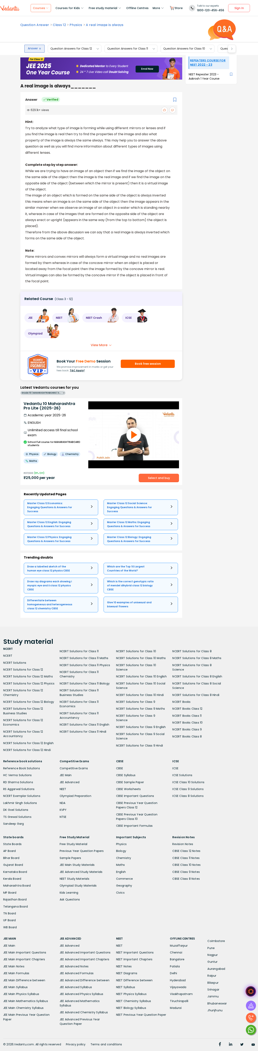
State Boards (12, 844)
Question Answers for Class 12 (71, 49)
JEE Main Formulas (16, 973)
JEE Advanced (69, 782)
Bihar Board (11, 858)
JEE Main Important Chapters (24, 959)
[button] (36, 317)
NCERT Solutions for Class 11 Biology (85, 683)
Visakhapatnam (181, 994)
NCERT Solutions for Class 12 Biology (28, 702)
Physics (76, 25)
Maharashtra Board (17, 886)
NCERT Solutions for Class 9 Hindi (139, 746)
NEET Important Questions (135, 952)
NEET (63, 789)
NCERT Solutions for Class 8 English (197, 676)
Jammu (213, 996)
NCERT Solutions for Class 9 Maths (140, 709)
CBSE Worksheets (128, 789)
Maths (120, 865)
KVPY (63, 810)
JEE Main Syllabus (15, 987)
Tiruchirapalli (179, 1001)
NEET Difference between (134, 980)
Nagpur (212, 955)
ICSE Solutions (182, 775)
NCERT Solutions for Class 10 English (141, 676)
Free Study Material (73, 844)
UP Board (9, 920)
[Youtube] (253, 1045)
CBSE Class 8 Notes (186, 879)
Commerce (124, 879)
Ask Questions (70, 899)
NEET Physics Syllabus (131, 994)
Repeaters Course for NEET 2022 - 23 (208, 62)
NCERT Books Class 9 (187, 729)
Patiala (175, 966)
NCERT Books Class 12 (187, 709)
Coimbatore (216, 941)
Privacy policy (76, 1044)
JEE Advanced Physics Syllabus (81, 994)
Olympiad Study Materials (78, 886)
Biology (121, 851)
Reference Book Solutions (21, 768)
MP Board (10, 893)
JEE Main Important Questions (24, 952)
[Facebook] (220, 1044)
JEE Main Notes (13, 966)
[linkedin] (230, 1045)
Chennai (176, 952)
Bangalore (177, 959)
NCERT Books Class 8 (187, 736)
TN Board (9, 913)
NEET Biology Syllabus (131, 1008)
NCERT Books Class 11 (187, 716)
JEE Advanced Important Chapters (84, 959)
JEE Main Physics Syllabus (21, 994)
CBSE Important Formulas (134, 826)
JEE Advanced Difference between (84, 980)
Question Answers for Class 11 (127, 49)
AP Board (9, 851)
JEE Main (66, 775)
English (121, 872)
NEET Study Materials (74, 879)
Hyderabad (178, 980)
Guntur (212, 962)
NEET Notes (124, 966)
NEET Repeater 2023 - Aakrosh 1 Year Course (204, 76)
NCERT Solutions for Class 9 (135, 702)
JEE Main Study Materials (77, 865)
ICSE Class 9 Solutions (187, 789)
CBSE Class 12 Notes (186, 851)
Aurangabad (216, 969)
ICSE (175, 768)
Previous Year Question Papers (82, 851)
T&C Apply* (77, 370)
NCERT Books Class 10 (187, 723)
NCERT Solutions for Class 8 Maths (196, 658)
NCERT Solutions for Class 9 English (141, 727)
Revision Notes (182, 844)
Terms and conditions (106, 1044)
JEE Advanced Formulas (77, 973)
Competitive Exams (74, 768)
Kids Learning (69, 893)
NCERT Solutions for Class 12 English (28, 743)
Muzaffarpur (179, 946)
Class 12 (59, 25)
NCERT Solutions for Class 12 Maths (28, 676)
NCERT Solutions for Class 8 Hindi (195, 695)
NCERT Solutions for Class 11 (79, 651)
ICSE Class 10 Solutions (188, 782)
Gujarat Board (13, 865)
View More (99, 345)
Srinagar (213, 990)
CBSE (119, 768)
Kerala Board (12, 879)
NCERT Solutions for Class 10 (136, 651)
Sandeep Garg (13, 824)
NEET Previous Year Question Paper (141, 1015)
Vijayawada (178, 987)
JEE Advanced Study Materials (81, 872)
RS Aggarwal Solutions (18, 789)
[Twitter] (241, 1045)
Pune (211, 948)
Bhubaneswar (217, 1003)
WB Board (10, 927)
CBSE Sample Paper (130, 782)
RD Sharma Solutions (18, 782)
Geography (124, 886)
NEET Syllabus (125, 987)
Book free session (148, 364)
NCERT (7, 656)
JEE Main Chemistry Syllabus (23, 1008)
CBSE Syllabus (126, 775)
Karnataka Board (15, 872)
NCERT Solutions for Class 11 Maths (84, 658)
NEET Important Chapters (134, 959)
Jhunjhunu (215, 1010)
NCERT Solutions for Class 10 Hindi (140, 695)
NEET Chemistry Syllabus (133, 1001)
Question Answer (34, 25)
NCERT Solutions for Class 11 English (84, 725)
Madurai (175, 1008)
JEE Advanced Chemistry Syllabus (84, 1012)
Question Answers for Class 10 (184, 49)
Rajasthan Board (15, 899)
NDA (63, 803)
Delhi (173, 973)
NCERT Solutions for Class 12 (23, 670)
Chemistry (123, 858)
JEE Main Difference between (24, 980)
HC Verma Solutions (17, 775)
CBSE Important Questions (135, 796)
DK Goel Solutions (15, 810)
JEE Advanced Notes (74, 966)
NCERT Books (181, 702)
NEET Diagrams (126, 973)
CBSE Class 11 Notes (186, 858)
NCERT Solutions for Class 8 (191, 651)
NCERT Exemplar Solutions (21, 796)
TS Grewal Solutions (17, 817)
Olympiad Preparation (75, 796)
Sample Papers (70, 858)
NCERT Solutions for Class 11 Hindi (83, 732)
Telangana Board (15, 907)
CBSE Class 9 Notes (186, 872)
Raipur (211, 976)
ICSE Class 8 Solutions (187, 796)
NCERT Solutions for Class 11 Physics (85, 665)
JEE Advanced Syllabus (76, 987)
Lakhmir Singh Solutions (20, 803)
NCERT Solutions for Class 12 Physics (28, 683)
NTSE (63, 817)
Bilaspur (212, 983)
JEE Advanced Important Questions (85, 952)
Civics (120, 893)
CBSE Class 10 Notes (186, 865)
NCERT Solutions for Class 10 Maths (141, 658)
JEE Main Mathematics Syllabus (25, 1001)
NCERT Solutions (14, 663)
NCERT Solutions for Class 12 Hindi (27, 750)
